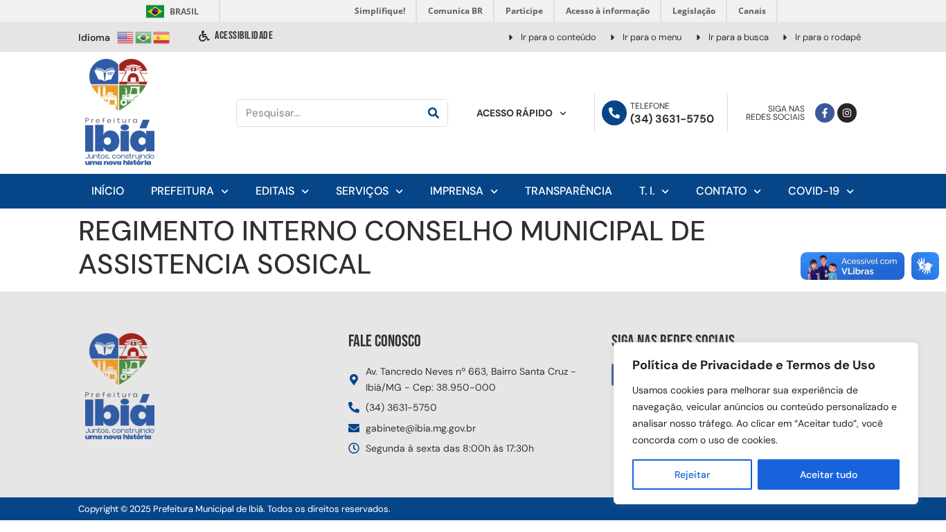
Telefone (650, 106)
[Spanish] (162, 36)
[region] (766, 423)
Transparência (568, 191)
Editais (275, 191)
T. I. (646, 191)
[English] (126, 36)
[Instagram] (847, 113)
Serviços (362, 191)
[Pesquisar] (433, 113)
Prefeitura (182, 191)
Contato (721, 191)
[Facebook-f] (825, 113)
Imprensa (456, 191)
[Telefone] (614, 112)
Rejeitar (692, 474)
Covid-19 (813, 191)
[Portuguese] (144, 36)
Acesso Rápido (514, 113)
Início (107, 191)
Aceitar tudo (828, 474)
